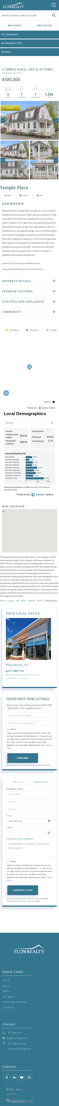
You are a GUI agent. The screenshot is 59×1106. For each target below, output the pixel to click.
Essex (23, 600)
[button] (54, 15)
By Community (9, 34)
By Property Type (11, 43)
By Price (6, 52)
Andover (31, 600)
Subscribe (22, 758)
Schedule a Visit (41, 782)
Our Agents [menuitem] (9, 996)
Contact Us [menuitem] (8, 1007)
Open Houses (44, 25)
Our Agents (23, 678)
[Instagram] (29, 1077)
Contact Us (11, 678)
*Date (9, 816)
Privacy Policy (12, 901)
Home (2, 600)
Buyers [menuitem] (6, 985)
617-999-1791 (16, 671)
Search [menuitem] (6, 980)
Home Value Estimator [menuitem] (15, 1001)
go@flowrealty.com (17, 1038)
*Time (9, 827)
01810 (39, 600)
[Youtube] (22, 1077)
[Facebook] (7, 1077)
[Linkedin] (14, 1077)
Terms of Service (28, 901)
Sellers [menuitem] (6, 991)
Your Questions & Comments (20, 839)
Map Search (15, 25)
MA (17, 600)
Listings (10, 600)
